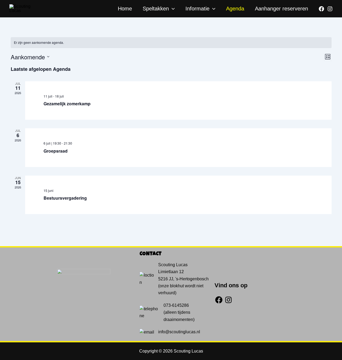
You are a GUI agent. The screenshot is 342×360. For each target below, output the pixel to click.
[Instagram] (330, 8)
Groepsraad (56, 151)
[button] (172, 9)
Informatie (197, 8)
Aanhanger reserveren (281, 8)
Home (125, 8)
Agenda (235, 8)
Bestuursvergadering (65, 198)
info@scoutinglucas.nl (179, 332)
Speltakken (156, 8)
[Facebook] (321, 8)
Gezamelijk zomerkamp (67, 103)
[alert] (171, 42)
